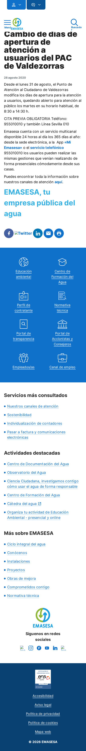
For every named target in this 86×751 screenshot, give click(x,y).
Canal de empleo (62, 367)
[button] (53, 6)
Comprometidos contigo (28, 587)
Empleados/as (23, 367)
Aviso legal (43, 705)
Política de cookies (43, 723)
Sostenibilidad (19, 415)
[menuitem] (16, 5)
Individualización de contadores (34, 423)
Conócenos (17, 553)
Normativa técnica (23, 596)
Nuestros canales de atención (33, 406)
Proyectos (16, 570)
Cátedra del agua (22, 504)
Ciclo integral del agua (26, 544)
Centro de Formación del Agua (62, 276)
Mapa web (43, 732)
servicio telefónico (47, 147)
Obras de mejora (21, 578)
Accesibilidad (43, 696)
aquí (58, 182)
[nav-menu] (18, 5)
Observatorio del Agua (26, 472)
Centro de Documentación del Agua (38, 464)
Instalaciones (18, 561)
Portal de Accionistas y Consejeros (62, 338)
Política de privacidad (43, 714)
